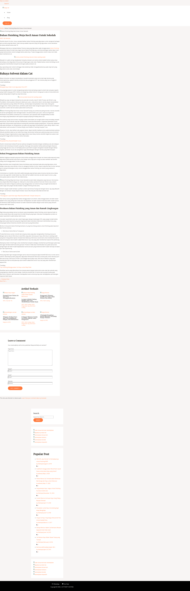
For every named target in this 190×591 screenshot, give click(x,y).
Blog (8, 17)
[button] (6, 3)
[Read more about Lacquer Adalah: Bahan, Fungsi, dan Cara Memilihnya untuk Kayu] (30, 296)
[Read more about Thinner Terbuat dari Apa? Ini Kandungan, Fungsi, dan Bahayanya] (11, 314)
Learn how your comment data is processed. (34, 398)
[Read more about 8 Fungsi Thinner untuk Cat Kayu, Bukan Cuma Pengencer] (30, 314)
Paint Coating (28, 304)
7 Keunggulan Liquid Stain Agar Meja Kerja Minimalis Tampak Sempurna (20, 196)
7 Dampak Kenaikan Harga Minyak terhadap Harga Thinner (48, 316)
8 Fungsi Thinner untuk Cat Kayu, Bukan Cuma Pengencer (30, 318)
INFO (1, 38)
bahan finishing (54, 48)
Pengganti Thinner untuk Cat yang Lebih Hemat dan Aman (47, 297)
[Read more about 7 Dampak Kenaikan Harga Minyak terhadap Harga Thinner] (44, 312)
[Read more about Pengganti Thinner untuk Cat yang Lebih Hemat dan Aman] (44, 292)
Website (10, 381)
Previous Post (4, 279)
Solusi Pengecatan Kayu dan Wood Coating (28, 306)
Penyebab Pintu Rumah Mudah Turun (10, 141)
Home (8, 12)
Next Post (3, 281)
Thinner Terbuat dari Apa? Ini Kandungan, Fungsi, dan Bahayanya (10, 318)
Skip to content (4, 1)
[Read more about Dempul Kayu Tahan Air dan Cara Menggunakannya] (9, 292)
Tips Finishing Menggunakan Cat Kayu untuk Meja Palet (15, 267)
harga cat (5, 322)
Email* (10, 375)
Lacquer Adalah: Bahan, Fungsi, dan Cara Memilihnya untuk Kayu (30, 301)
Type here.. (11, 349)
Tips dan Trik (9, 300)
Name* (10, 369)
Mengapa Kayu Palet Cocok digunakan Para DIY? (13, 87)
